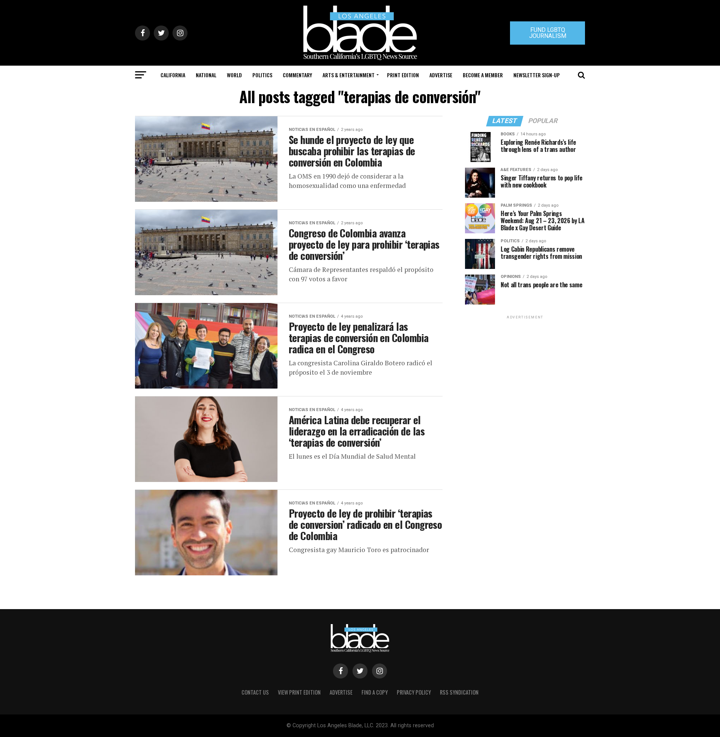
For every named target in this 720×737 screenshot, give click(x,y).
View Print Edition (299, 692)
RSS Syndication (459, 692)
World (234, 75)
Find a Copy (375, 692)
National (206, 75)
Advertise (440, 75)
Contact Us (255, 692)
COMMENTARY (297, 75)
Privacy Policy (414, 692)
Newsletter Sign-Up (536, 75)
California (172, 75)
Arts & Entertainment (348, 75)
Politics (262, 75)
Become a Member (483, 75)
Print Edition (403, 75)
